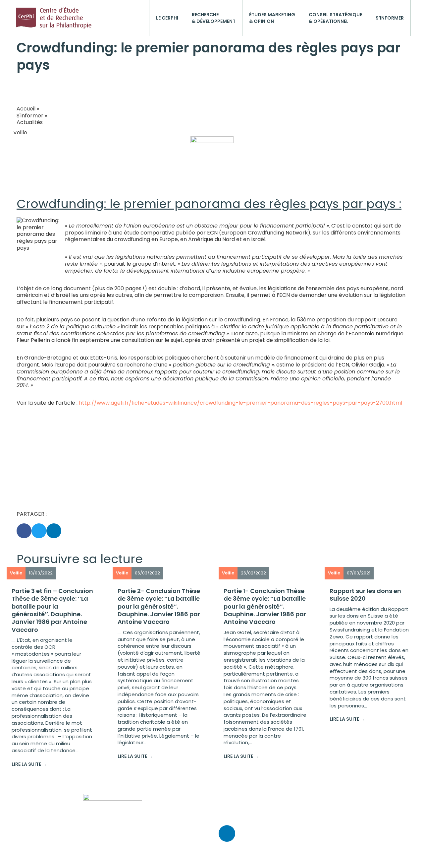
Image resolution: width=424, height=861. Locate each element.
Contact (229, 797)
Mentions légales (240, 815)
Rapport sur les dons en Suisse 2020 (365, 595)
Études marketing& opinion (272, 18)
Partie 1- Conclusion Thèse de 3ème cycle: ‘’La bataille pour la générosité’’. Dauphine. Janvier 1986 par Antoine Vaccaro (265, 606)
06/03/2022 (147, 573)
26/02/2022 (253, 573)
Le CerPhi (167, 18)
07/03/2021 (358, 573)
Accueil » (28, 108)
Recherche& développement (214, 18)
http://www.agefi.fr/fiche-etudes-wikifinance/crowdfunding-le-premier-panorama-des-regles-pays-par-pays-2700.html (240, 403)
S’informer (390, 18)
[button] (24, 530)
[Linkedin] (227, 833)
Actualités (30, 122)
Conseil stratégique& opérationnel (335, 18)
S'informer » (32, 115)
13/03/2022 (41, 573)
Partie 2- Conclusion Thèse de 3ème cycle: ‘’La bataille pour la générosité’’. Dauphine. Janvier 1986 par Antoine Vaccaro (159, 606)
